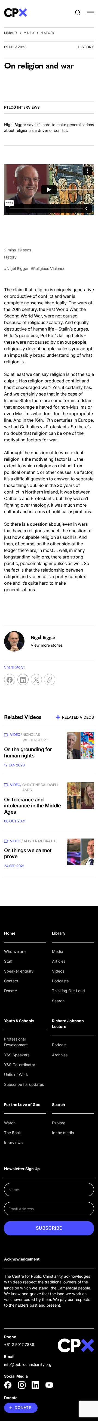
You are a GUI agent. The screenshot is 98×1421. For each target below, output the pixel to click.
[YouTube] (49, 1385)
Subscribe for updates (24, 1084)
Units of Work (16, 1074)
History (48, 33)
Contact (11, 981)
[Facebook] (8, 1385)
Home (9, 933)
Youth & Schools (19, 1020)
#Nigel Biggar (16, 268)
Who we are (15, 951)
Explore (58, 1122)
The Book (12, 1132)
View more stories (47, 645)
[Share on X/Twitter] (36, 679)
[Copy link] (49, 679)
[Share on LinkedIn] (23, 679)
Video (29, 33)
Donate (10, 990)
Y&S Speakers (16, 1055)
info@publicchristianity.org (27, 1364)
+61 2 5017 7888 (19, 1344)
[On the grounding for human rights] (80, 745)
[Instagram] (22, 1385)
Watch (10, 1122)
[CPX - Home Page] (15, 12)
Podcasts (60, 981)
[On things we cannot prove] (80, 852)
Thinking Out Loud (68, 990)
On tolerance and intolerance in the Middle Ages (32, 805)
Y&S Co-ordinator (19, 1064)
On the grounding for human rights (28, 752)
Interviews (13, 1142)
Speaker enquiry (18, 971)
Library (11, 33)
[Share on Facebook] (9, 679)
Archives (60, 1055)
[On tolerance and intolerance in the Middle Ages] (80, 795)
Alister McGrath (39, 841)
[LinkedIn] (35, 1385)
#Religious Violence (48, 268)
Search (58, 1000)
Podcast (59, 1044)
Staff (8, 961)
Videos (58, 971)
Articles (58, 961)
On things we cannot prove (27, 853)
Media (57, 951)
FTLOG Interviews (21, 107)
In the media (63, 1132)
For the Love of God (22, 1104)
